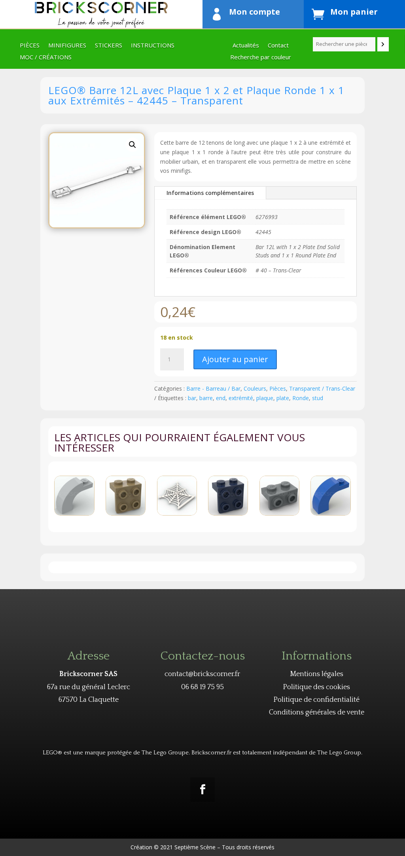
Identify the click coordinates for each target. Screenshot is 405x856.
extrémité (241, 398)
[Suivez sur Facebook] (202, 789)
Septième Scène (195, 847)
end (220, 398)
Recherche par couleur (260, 57)
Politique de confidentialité (316, 700)
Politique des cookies (316, 687)
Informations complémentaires (210, 193)
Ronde (300, 398)
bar (192, 398)
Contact (278, 45)
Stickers (108, 45)
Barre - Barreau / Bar (213, 388)
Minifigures (67, 45)
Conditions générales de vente (316, 712)
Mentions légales (316, 674)
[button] (132, 145)
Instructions (152, 45)
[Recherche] (383, 44)
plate (282, 398)
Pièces (30, 45)
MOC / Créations (46, 57)
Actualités (246, 45)
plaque (264, 398)
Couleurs (255, 388)
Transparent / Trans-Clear (322, 388)
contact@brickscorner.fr (202, 674)
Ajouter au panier (235, 359)
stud (317, 398)
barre (206, 398)
